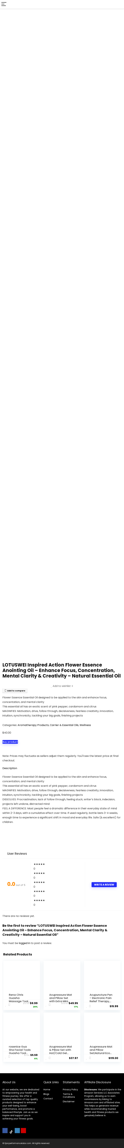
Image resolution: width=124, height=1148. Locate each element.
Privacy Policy (70, 1089)
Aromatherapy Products (33, 725)
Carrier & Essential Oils (64, 725)
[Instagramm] (17, 1130)
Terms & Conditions (69, 1095)
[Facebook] (5, 1130)
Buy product (10, 742)
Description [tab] (9, 768)
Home (46, 1089)
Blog (45, 1094)
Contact (48, 1098)
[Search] (119, 4)
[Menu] (4, 4)
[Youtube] (23, 1130)
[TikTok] (11, 1132)
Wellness (85, 725)
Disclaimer (69, 1101)
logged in (25, 943)
